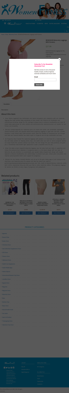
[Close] (59, 59)
